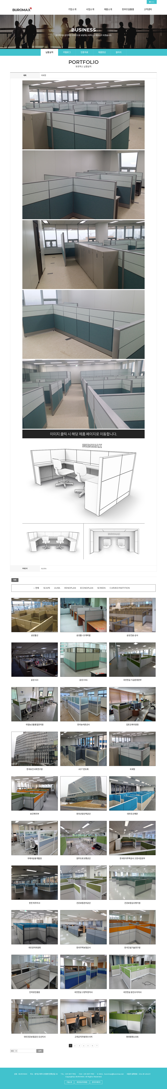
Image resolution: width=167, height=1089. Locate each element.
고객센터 (148, 9)
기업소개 (72, 9)
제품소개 (108, 9)
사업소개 (90, 9)
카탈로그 (67, 52)
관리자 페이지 (96, 1082)
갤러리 (118, 52)
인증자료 (84, 52)
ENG (152, 2)
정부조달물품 (128, 9)
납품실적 (49, 52)
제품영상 (102, 52)
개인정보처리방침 (82, 1082)
